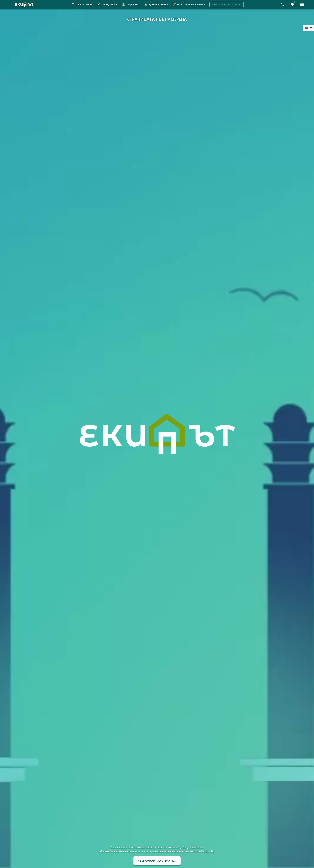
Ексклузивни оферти (191, 4)
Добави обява (158, 4)
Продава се (109, 4)
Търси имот (84, 4)
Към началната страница (157, 860)
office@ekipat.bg (204, 851)
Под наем (133, 4)
